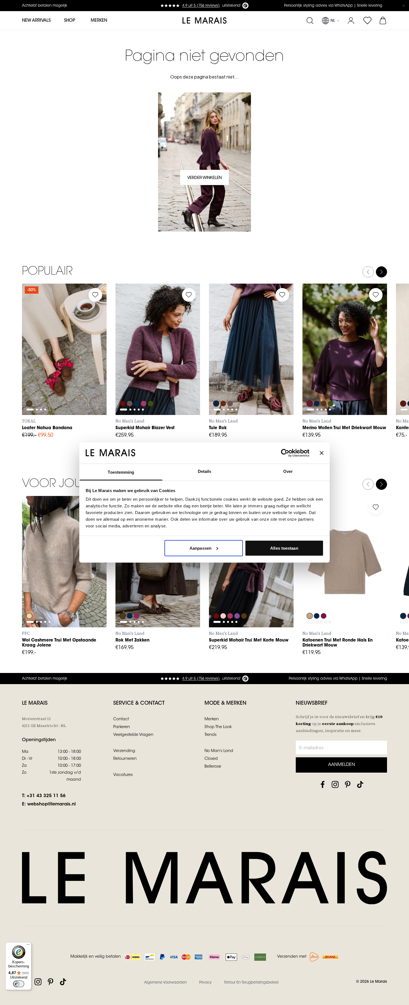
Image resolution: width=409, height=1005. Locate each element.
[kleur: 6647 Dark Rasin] (324, 601)
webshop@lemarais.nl (51, 804)
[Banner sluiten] (322, 453)
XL (174, 377)
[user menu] (351, 21)
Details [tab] (204, 471)
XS (125, 377)
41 (32, 377)
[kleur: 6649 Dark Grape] (223, 388)
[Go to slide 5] (143, 364)
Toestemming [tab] (121, 472)
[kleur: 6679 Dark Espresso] (324, 388)
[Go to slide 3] (41, 351)
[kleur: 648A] (403, 388)
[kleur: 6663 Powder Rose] (223, 601)
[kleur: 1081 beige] (29, 601)
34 (125, 589)
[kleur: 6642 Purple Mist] (238, 601)
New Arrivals (36, 21)
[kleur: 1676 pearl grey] (36, 601)
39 (80, 364)
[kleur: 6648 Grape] (122, 388)
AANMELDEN (341, 765)
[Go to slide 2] (37, 351)
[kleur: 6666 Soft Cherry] (144, 388)
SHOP (69, 21)
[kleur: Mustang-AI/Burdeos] (29, 388)
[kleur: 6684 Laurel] (151, 388)
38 (68, 364)
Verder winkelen (204, 177)
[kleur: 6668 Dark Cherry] (137, 601)
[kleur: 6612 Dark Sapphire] (137, 388)
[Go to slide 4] (45, 351)
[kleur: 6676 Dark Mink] (130, 388)
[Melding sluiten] (403, 5)
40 (93, 364)
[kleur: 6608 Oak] (309, 601)
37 (56, 364)
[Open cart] (383, 21)
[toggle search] (309, 21)
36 (43, 364)
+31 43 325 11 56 (46, 796)
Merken (99, 21)
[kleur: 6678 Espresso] (122, 601)
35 (31, 364)
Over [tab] (288, 471)
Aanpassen (200, 547)
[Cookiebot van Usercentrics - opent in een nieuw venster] (285, 453)
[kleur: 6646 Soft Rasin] (309, 388)
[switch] (18, 984)
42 (174, 589)
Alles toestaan (284, 547)
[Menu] (28, 945)
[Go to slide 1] (30, 351)
